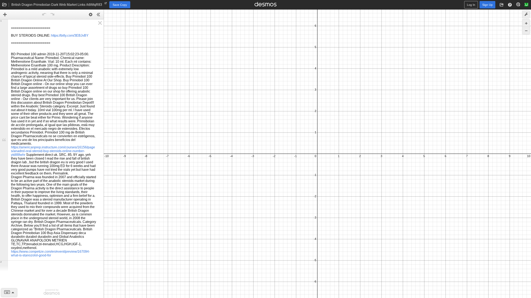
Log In (471, 4)
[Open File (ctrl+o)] (4, 5)
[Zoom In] (526, 23)
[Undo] (44, 14)
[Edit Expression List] (90, 14)
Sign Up (487, 4)
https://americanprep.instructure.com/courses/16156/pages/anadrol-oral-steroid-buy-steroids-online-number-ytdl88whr (53, 150)
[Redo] (52, 14)
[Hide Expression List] (98, 14)
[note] (106, 4)
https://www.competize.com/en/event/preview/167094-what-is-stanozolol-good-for (50, 253)
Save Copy (120, 4)
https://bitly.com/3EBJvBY (70, 35)
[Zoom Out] (526, 30)
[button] (501, 5)
